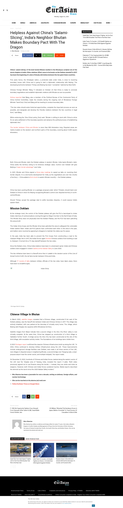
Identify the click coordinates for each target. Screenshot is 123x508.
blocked (48, 238)
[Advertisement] (43, 64)
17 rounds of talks (23, 261)
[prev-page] (11, 466)
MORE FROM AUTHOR (32, 439)
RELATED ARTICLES (17, 439)
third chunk (33, 177)
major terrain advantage (25, 167)
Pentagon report (21, 344)
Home (12, 28)
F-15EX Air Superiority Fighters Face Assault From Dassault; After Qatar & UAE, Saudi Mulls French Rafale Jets (24, 410)
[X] (7, 10)
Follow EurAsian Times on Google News (25, 384)
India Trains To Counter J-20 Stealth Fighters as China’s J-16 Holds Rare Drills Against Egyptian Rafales (43, 461)
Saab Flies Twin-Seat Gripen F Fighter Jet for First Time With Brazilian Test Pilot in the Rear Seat (20, 460)
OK (93, 505)
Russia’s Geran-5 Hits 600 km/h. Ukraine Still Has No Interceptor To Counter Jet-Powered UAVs (65, 460)
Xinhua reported (16, 97)
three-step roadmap (43, 172)
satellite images (27, 319)
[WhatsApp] (33, 397)
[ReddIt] (37, 397)
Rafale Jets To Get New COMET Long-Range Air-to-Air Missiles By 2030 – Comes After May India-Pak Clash (97, 65)
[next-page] (14, 466)
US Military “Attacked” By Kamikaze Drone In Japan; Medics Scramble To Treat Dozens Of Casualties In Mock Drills (63, 410)
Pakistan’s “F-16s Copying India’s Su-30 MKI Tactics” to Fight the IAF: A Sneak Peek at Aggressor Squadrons (96, 57)
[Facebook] (3, 10)
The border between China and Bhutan (24, 127)
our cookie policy (66, 503)
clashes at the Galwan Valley (42, 248)
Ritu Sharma (15, 51)
